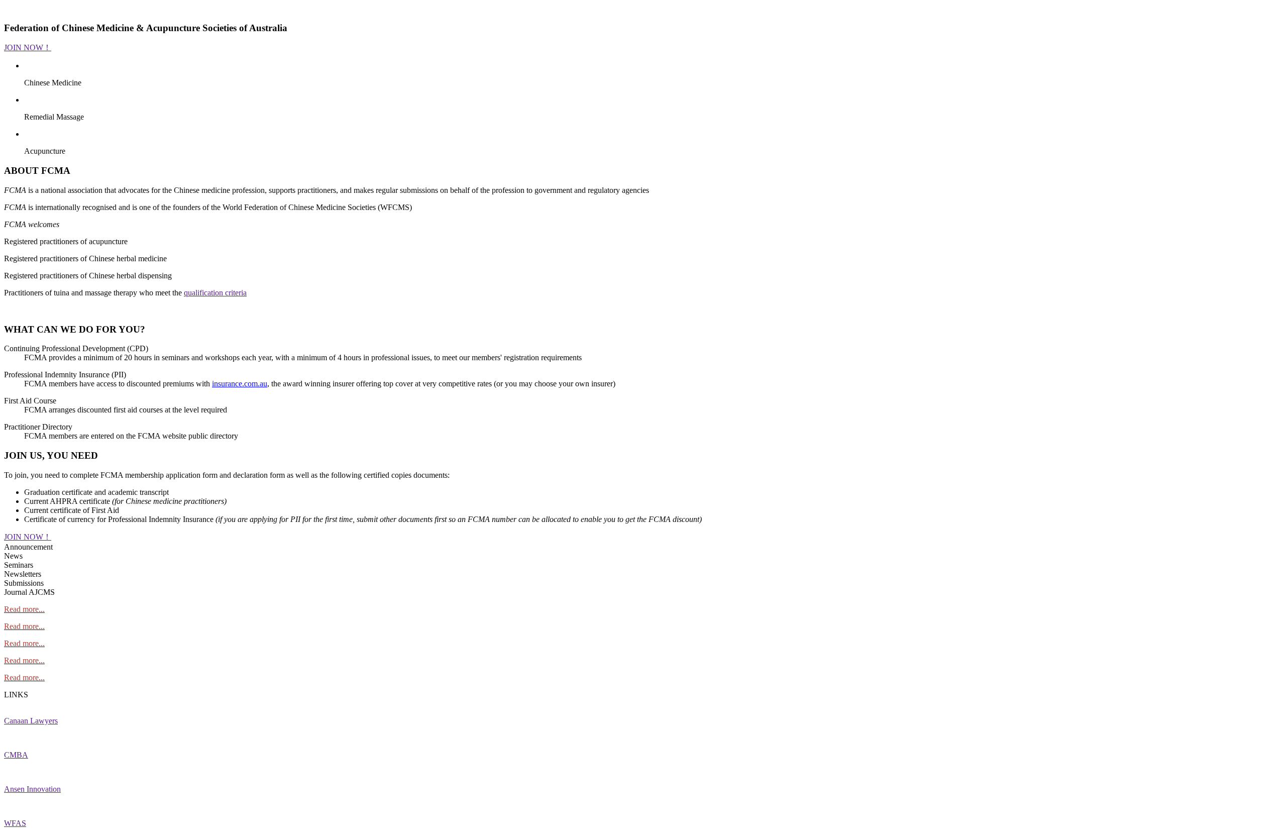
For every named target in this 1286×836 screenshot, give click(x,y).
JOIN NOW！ (27, 47)
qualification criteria (215, 292)
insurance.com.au (239, 383)
